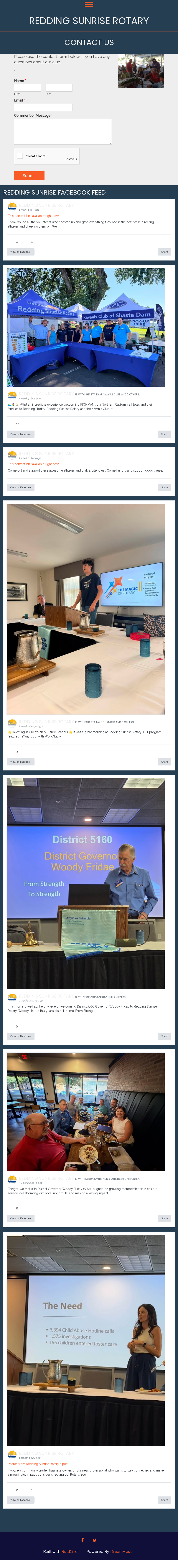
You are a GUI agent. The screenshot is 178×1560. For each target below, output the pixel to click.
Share (164, 251)
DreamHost (121, 1551)
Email (19, 100)
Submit (29, 175)
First (17, 94)
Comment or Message (33, 115)
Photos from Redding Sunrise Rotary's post (38, 1464)
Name (20, 81)
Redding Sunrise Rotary (89, 20)
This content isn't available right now (33, 216)
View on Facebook (20, 251)
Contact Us (89, 42)
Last (48, 94)
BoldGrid (69, 1551)
